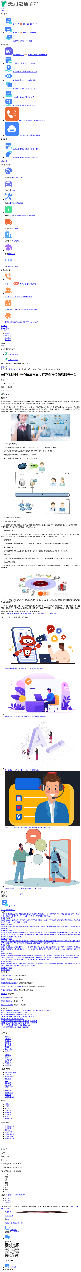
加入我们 (8, 340)
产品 (2, 10)
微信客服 (8, 1041)
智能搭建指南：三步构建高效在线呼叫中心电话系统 (23, 888)
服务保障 (8, 1128)
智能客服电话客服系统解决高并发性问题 (15, 1023)
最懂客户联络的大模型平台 (37, 55)
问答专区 (8, 1114)
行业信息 (8, 336)
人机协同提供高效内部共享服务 (26, 309)
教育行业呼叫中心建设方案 (47, 613)
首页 (2, 8)
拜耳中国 (4, 914)
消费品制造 (19, 203)
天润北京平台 (13, 354)
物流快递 (14, 228)
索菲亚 (3, 955)
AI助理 (15, 97)
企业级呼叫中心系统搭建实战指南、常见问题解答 (22, 770)
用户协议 (8, 1200)
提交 (21, 894)
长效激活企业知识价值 (29, 72)
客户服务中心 (9, 297)
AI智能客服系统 (6, 997)
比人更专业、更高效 (28, 63)
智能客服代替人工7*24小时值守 (27, 322)
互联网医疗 (31, 215)
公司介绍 (8, 333)
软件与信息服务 (17, 177)
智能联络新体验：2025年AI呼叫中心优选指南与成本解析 (24, 668)
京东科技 (4, 941)
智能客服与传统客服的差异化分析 (19, 613)
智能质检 (16, 80)
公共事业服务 (13, 266)
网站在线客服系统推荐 (9, 983)
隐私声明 (8, 1198)
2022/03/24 (47, 1010)
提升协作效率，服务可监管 (29, 149)
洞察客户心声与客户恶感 (28, 89)
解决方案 (4, 161)
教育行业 (11, 254)
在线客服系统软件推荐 (9, 990)
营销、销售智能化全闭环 (28, 284)
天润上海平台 (13, 360)
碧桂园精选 (5, 920)
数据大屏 (16, 106)
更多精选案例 (5, 970)
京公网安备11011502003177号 (16, 1195)
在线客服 (16, 32)
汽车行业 (14, 190)
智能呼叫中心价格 (7, 1005)
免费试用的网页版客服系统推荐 (12, 986)
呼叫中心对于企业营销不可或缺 (12, 1025)
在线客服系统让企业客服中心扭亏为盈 (14, 1017)
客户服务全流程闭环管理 (23, 297)
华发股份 (4, 932)
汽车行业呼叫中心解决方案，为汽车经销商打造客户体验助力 (22, 1010)
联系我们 (8, 338)
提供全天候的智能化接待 (36, 120)
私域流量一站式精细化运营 (29, 157)
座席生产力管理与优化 (28, 80)
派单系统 (8, 1065)
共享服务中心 (9, 309)
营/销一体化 (9, 284)
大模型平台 (9, 1063)
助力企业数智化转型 (33, 135)
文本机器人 (17, 63)
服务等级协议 (9, 1126)
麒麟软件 (4, 947)
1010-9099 (16, 1232)
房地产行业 (15, 241)
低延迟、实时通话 (26, 41)
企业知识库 (17, 72)
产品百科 (8, 1116)
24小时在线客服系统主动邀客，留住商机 (15, 1021)
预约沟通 (13, 1267)
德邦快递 (4, 926)
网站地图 (8, 1203)
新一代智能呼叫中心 (30, 24)
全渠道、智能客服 (29, 32)
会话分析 (16, 89)
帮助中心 (8, 1130)
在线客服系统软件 (7, 975)
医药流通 (20, 215)
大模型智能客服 (6, 979)
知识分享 (17, 369)
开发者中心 (9, 1136)
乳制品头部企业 (6, 963)
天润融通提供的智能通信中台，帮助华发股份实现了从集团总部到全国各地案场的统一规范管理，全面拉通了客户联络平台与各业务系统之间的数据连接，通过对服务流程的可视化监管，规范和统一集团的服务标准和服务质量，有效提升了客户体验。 (40, 935)
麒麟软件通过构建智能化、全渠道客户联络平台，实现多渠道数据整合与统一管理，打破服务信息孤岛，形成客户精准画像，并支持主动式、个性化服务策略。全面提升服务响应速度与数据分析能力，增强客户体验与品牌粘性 (40, 949)
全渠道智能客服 (10, 322)
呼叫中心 (16, 24)
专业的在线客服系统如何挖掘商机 (12, 1014)
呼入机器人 (23, 120)
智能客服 (22, 135)
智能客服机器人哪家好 (9, 1019)
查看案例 (4, 918)
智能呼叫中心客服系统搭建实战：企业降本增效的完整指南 (25, 716)
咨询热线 (13, 1230)
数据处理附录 (9, 1134)
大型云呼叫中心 (6, 1001)
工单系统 (16, 149)
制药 (24, 215)
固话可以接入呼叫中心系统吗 (11, 1012)
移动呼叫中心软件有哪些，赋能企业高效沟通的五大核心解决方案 (28, 827)
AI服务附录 (9, 1132)
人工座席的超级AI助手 (26, 97)
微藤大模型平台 (18, 55)
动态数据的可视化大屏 (28, 106)
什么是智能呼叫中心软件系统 (11, 1027)
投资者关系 (5, 328)
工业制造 (11, 203)
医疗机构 (13, 215)
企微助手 (16, 157)
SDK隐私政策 (9, 1138)
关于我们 (4, 330)
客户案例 (4, 326)
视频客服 (16, 41)
